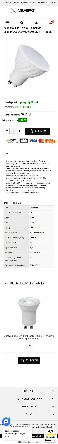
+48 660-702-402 (29, 3)
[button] (7, 22)
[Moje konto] (36, 22)
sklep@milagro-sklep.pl (13, 3)
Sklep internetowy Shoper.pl (29, 442)
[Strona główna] (29, 10)
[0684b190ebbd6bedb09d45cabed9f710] (29, 66)
